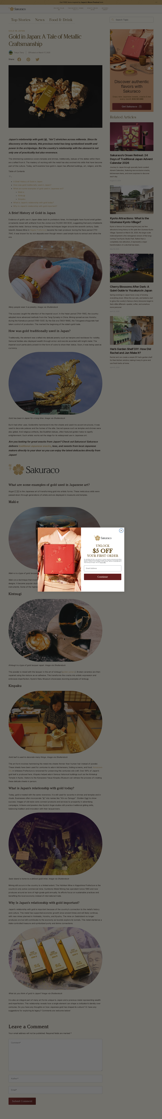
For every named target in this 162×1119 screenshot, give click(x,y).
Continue (102, 577)
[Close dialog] (121, 530)
